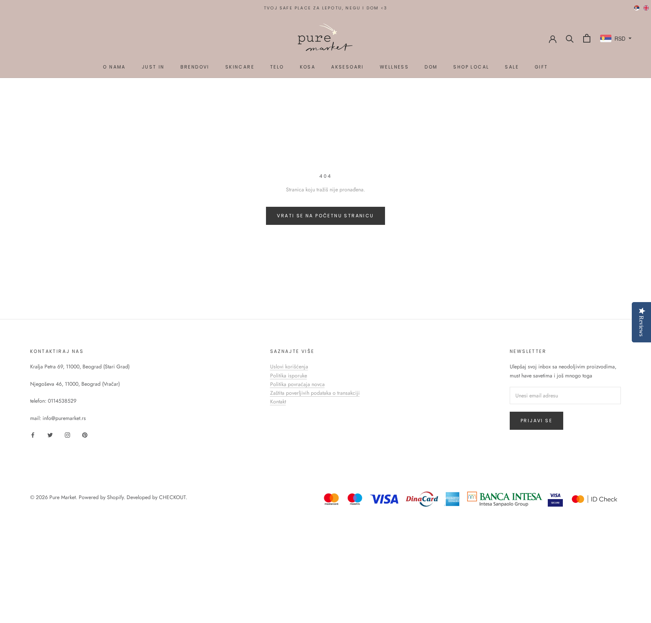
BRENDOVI (194, 67)
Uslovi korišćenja (289, 366)
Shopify (115, 497)
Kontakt (278, 401)
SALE (512, 67)
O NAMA (114, 67)
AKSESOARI (347, 67)
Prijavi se (536, 420)
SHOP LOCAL (471, 67)
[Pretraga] (570, 38)
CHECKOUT (172, 497)
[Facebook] (32, 434)
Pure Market (62, 497)
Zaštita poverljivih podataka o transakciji (315, 393)
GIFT (541, 67)
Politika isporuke (288, 375)
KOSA (308, 67)
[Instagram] (67, 434)
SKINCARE (239, 67)
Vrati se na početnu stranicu (325, 215)
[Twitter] (50, 434)
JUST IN (153, 67)
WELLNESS (394, 67)
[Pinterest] (84, 434)
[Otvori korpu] (586, 38)
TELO (277, 67)
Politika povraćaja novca (297, 384)
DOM (431, 67)
